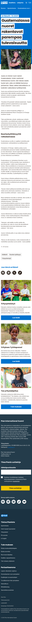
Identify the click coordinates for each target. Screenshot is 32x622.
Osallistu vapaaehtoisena (8, 558)
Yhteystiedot (4, 532)
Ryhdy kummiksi (5, 551)
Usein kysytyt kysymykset (8, 529)
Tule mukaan (16, 407)
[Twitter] (14, 273)
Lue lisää (16, 318)
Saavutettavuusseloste (7, 590)
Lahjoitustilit (4, 603)
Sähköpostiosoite (9, 467)
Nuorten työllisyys (15, 254)
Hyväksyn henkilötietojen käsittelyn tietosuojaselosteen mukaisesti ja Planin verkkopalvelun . (15, 479)
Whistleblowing (5, 587)
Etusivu (3, 8)
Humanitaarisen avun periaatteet (10, 574)
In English (3, 538)
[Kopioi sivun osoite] (20, 273)
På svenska (4, 535)
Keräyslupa (3, 606)
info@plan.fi (11, 447)
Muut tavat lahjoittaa (6, 554)
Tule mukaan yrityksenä (7, 561)
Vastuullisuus (4, 583)
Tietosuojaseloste (5, 600)
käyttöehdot (16, 481)
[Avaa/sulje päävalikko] (30, 2)
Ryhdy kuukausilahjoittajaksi (9, 548)
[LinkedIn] (9, 273)
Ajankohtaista (11, 8)
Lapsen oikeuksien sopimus (9, 571)
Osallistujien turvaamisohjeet (9, 577)
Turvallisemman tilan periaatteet (10, 580)
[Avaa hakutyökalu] (29, 2)
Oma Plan (3, 597)
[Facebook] (3, 273)
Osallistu (12, 3)
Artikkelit (4, 254)
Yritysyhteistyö (6, 258)
